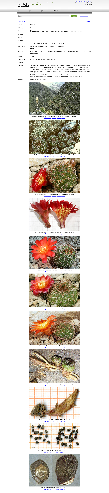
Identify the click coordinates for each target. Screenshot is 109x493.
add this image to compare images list (54, 118)
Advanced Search (84, 16)
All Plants (44, 10)
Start (31, 10)
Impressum (77, 1)
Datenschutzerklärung (86, 1)
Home (19, 10)
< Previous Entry (21, 21)
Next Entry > (88, 21)
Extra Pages (57, 10)
